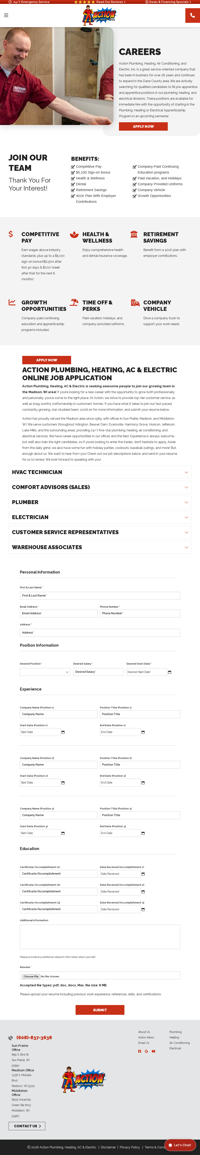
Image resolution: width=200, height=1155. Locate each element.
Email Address (29, 606)
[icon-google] (147, 1052)
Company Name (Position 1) (37, 707)
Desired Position (31, 663)
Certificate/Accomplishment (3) (40, 902)
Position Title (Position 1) (116, 707)
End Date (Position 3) (113, 826)
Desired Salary (83, 663)
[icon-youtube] (154, 1052)
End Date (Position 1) (113, 725)
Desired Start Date (139, 663)
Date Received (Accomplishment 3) (122, 902)
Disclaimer (108, 1147)
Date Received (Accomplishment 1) (122, 867)
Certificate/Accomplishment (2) (40, 884)
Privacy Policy (130, 1147)
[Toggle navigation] (6, 15)
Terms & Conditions (159, 1147)
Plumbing (176, 1032)
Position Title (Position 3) (116, 808)
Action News (146, 1037)
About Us (144, 1032)
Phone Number (110, 606)
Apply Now (143, 126)
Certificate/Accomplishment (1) (40, 867)
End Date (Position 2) (113, 775)
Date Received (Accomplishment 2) (122, 884)
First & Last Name (31, 587)
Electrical (175, 1048)
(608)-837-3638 (34, 1037)
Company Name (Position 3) (37, 808)
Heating (174, 1037)
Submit (100, 1010)
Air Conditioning (180, 1042)
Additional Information (34, 920)
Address (26, 624)
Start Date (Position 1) (34, 725)
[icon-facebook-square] (140, 1052)
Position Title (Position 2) (116, 758)
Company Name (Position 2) (37, 758)
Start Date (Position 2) (34, 775)
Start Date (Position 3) (34, 826)
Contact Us (25, 1126)
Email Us (143, 1042)
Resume (25, 967)
